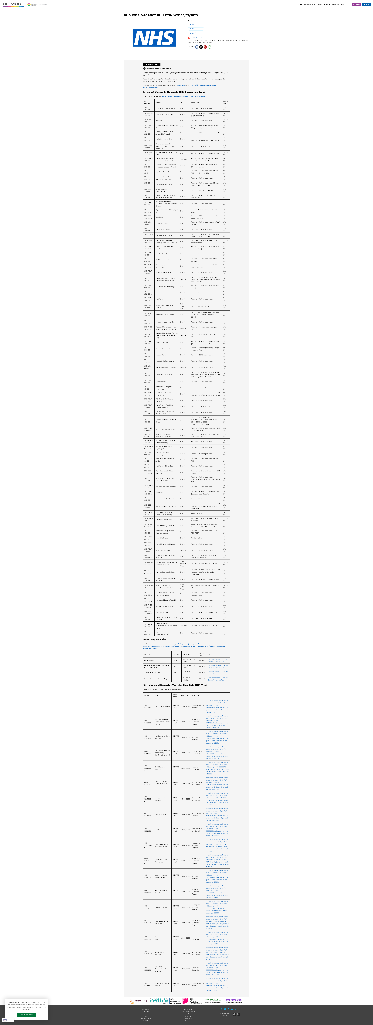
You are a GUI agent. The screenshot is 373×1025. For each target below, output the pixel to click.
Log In (366, 5)
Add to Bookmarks (197, 38)
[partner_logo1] (138, 1001)
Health (192, 34)
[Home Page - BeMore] (13, 4)
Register (356, 5)
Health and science (196, 29)
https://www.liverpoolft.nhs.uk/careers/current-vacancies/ (184, 96)
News (192, 24)
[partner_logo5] (196, 1001)
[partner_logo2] (159, 1001)
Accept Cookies (26, 1015)
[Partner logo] (37, 4)
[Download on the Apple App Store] (234, 1014)
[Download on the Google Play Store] (238, 1014)
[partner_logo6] (213, 1001)
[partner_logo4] (185, 1001)
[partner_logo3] (175, 1001)
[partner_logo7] (234, 1001)
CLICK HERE (181, 85)
